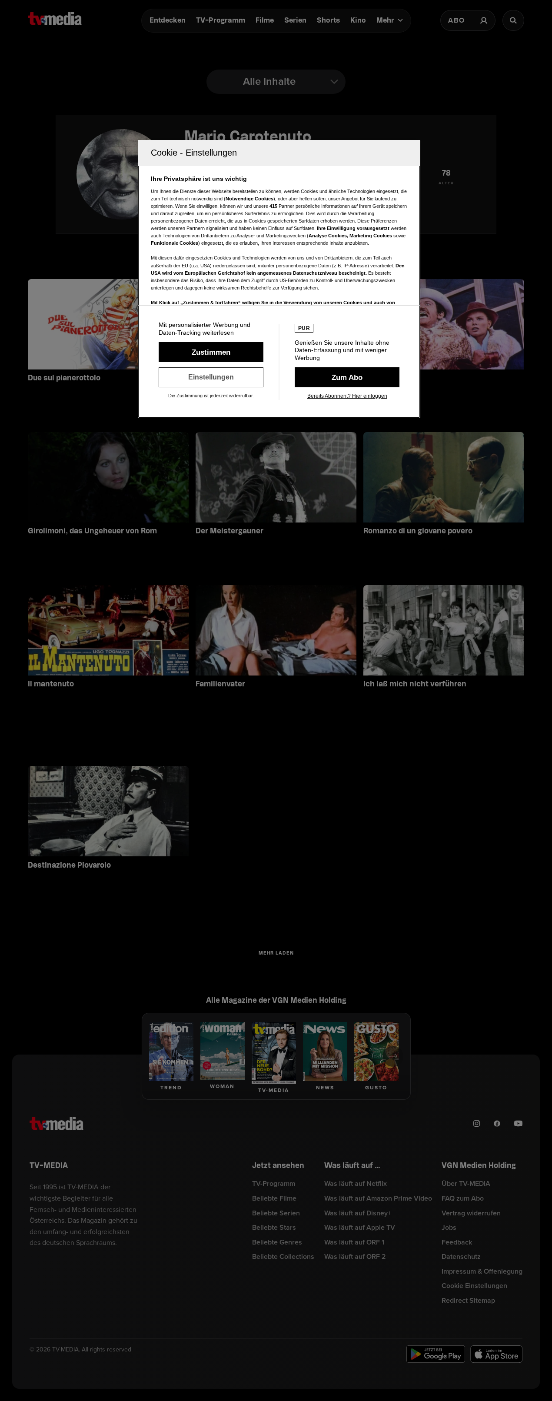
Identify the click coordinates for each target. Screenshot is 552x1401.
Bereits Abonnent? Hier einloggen (347, 396)
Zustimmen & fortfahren (211, 352)
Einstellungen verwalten (211, 377)
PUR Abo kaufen (347, 377)
